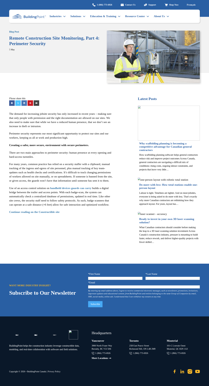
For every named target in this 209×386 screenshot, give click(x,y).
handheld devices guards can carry (70, 188)
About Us (159, 16)
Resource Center (135, 16)
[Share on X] (18, 103)
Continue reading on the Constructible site (34, 211)
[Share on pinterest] (30, 103)
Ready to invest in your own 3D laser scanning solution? (166, 220)
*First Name (94, 274)
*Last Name (151, 274)
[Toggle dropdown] (84, 16)
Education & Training (103, 16)
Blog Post (14, 31)
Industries (56, 16)
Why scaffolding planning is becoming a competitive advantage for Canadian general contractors (165, 147)
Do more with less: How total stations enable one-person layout (168, 186)
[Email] (36, 103)
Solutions (75, 16)
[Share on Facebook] (12, 103)
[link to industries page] (64, 16)
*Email (91, 282)
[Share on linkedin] (24, 103)
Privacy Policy (54, 371)
